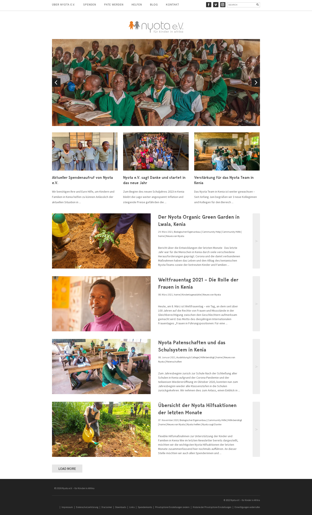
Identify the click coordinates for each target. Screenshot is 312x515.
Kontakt (172, 4)
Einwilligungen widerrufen (247, 507)
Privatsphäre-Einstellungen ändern (172, 507)
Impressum (67, 507)
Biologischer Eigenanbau (187, 231)
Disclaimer (106, 507)
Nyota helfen (194, 424)
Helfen (137, 4)
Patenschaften (174, 361)
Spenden (89, 4)
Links (132, 507)
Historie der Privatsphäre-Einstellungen (212, 507)
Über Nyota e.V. (63, 4)
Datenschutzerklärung (87, 507)
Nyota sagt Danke (211, 424)
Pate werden (114, 4)
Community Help (211, 231)
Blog (154, 4)
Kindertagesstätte (191, 294)
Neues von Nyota (175, 236)
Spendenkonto (145, 507)
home (161, 236)
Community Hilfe (231, 231)
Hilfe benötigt (207, 357)
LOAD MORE (67, 468)
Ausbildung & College (187, 357)
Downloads (120, 507)
